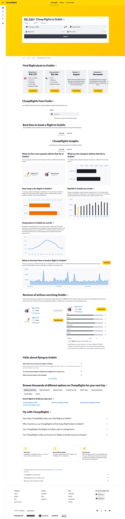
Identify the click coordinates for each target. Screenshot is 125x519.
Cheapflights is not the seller (32, 475)
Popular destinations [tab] (97, 390)
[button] (3, 3)
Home (23, 58)
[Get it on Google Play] (100, 494)
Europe (28, 58)
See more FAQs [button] (53, 378)
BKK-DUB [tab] (69, 133)
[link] (33, 90)
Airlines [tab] (38, 394)
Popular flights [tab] (28, 394)
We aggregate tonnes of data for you (34, 478)
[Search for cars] (3, 15)
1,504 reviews (36, 322)
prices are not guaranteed (56, 469)
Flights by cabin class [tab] (30, 390)
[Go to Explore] (3, 18)
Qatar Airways (36, 308)
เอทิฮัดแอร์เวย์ (35, 317)
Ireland (33, 58)
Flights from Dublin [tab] (44, 390)
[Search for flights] (3, 8)
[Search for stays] (3, 11)
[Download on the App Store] (100, 498)
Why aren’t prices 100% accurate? (33, 481)
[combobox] (27, 23)
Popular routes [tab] (84, 390)
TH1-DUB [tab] (61, 133)
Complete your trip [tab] (71, 390)
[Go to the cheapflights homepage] (12, 2)
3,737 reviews (36, 313)
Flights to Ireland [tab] (57, 390)
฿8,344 (29, 19)
